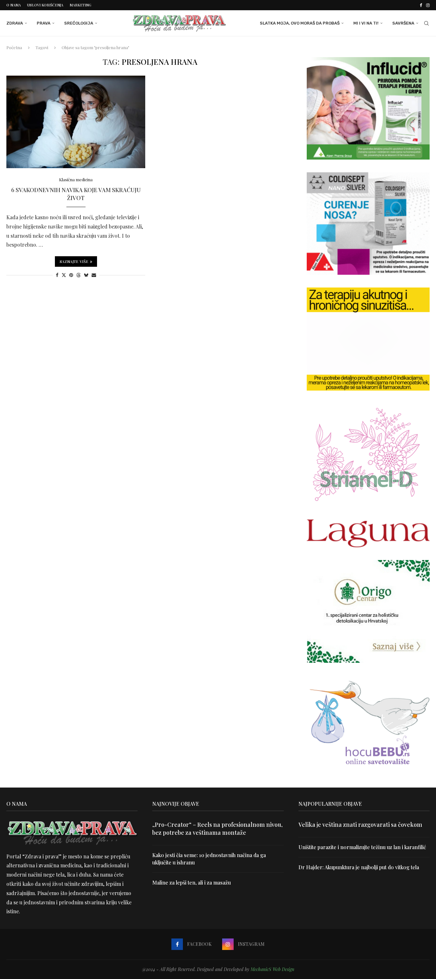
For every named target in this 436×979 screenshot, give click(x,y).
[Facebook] (421, 5)
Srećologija (78, 23)
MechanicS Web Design (272, 969)
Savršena (403, 23)
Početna (14, 47)
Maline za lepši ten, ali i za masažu (191, 882)
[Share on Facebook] (57, 275)
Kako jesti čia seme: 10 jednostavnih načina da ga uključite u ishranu (209, 858)
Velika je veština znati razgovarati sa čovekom (360, 824)
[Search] (426, 23)
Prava (43, 23)
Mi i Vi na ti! (366, 23)
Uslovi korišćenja (45, 5)
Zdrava (14, 23)
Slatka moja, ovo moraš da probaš (300, 23)
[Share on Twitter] (64, 275)
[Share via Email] (94, 275)
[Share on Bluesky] (86, 275)
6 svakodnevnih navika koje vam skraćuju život (76, 193)
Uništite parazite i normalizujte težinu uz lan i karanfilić (362, 847)
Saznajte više (74, 261)
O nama (13, 5)
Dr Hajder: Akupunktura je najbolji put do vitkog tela (358, 867)
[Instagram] (428, 5)
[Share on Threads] (78, 275)
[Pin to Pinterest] (71, 275)
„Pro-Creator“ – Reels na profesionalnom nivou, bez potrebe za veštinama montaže (217, 828)
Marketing (80, 5)
